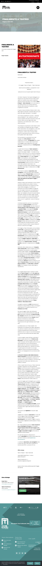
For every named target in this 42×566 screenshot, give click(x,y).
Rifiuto (37, 563)
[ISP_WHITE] (21, 515)
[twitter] (5, 1)
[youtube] (7, 1)
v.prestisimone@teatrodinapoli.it (8, 489)
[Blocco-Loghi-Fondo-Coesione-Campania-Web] (33, 507)
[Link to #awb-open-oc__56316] (37, 7)
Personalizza (5, 564)
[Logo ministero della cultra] (5, 507)
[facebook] (17, 553)
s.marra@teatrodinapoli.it (7, 484)
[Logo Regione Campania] (16, 507)
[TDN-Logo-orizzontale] (6, 3)
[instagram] (3, 1)
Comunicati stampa (9, 16)
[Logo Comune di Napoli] (11, 507)
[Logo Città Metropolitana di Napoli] (21, 507)
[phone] (10, 1)
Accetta (30, 563)
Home (4, 16)
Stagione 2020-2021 (8, 21)
